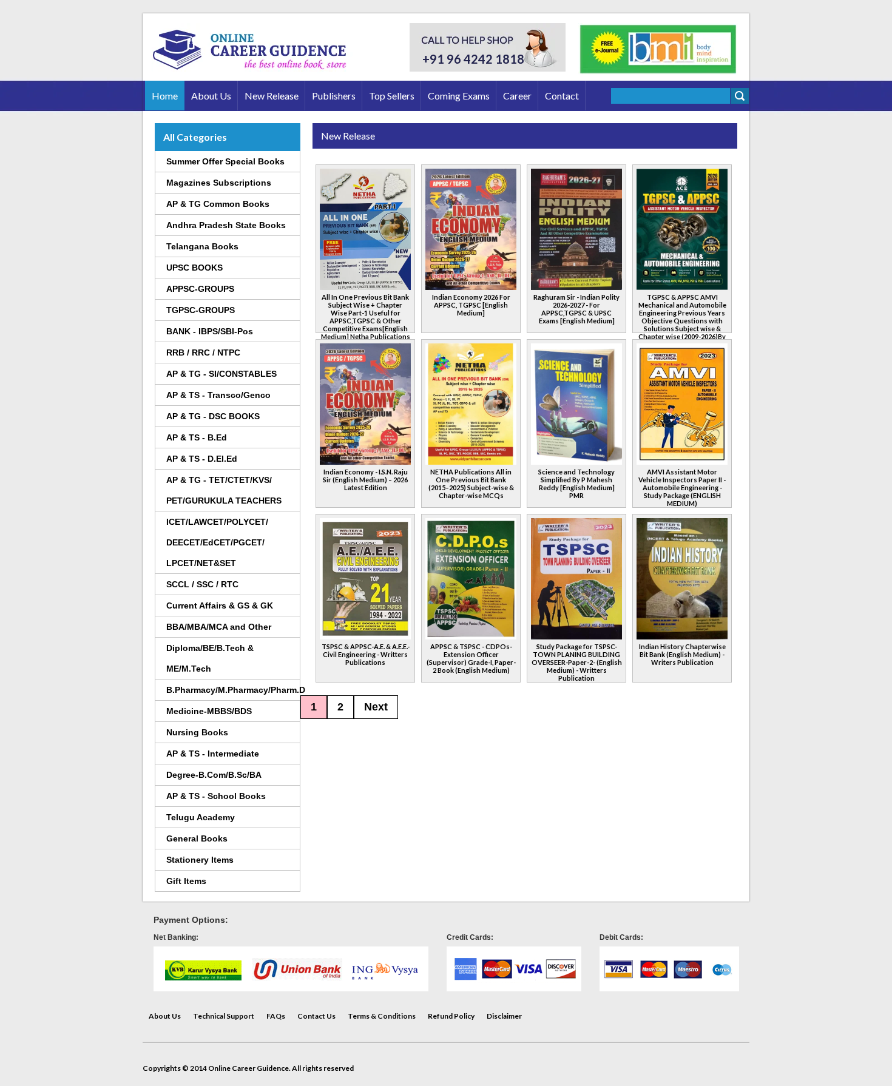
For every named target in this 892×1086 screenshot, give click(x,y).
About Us (211, 95)
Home (165, 95)
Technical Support (223, 1015)
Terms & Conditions (382, 1015)
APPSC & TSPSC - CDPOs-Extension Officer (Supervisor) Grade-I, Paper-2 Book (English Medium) (471, 658)
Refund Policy (451, 1015)
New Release (272, 95)
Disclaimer (504, 1015)
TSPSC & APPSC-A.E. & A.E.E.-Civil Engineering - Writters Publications (366, 654)
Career (517, 95)
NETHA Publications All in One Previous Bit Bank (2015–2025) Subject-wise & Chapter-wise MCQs (471, 483)
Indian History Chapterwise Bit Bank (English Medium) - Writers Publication (682, 654)
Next (376, 707)
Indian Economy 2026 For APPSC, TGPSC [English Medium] (471, 305)
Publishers (334, 95)
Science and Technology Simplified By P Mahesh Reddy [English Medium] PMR (576, 483)
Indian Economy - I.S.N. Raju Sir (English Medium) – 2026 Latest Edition (365, 479)
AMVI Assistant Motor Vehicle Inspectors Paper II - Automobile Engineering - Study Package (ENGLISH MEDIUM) (682, 487)
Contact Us (316, 1015)
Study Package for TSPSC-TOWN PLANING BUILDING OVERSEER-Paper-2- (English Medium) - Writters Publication (577, 662)
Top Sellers (391, 95)
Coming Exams (459, 95)
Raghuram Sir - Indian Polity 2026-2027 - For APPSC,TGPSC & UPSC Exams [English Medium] (576, 309)
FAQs (275, 1015)
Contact (562, 95)
